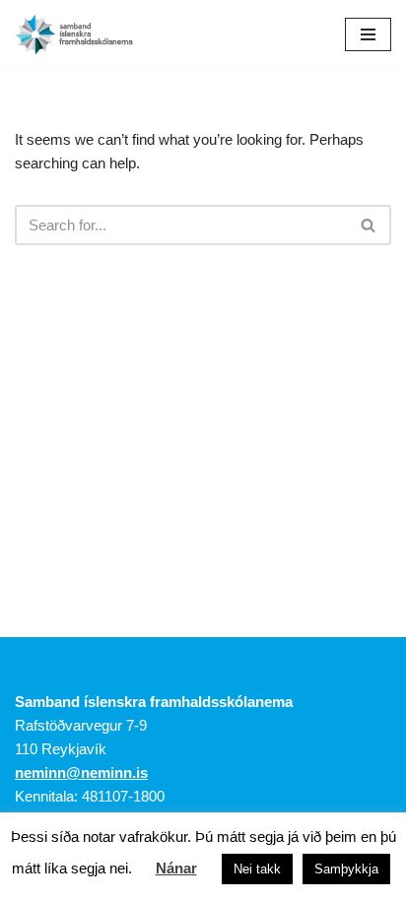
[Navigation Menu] (368, 34)
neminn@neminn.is (81, 772)
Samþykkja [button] (346, 869)
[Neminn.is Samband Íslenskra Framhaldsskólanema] (74, 34)
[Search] (369, 225)
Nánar (176, 868)
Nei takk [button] (257, 869)
